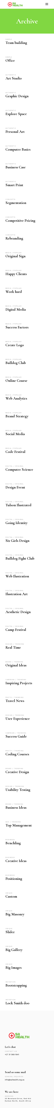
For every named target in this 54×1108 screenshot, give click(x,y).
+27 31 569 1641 (12, 1054)
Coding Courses (17, 754)
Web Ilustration (17, 576)
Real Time (13, 647)
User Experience (18, 718)
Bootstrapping (16, 985)
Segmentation (16, 202)
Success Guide (16, 736)
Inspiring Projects (19, 683)
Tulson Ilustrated (18, 505)
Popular (17, 253)
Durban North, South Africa (18, 1101)
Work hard (14, 291)
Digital (10, 466)
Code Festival (15, 451)
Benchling (13, 843)
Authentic (11, 75)
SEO (8, 822)
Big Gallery (14, 949)
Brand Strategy (17, 416)
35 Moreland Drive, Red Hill (18, 1098)
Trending (19, 644)
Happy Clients (16, 274)
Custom (11, 896)
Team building (16, 42)
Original (19, 466)
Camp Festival (16, 629)
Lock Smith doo (17, 1003)
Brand (9, 662)
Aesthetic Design (18, 612)
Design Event (15, 487)
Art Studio (14, 78)
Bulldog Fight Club (20, 558)
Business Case (16, 167)
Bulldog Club (16, 363)
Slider (10, 932)
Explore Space (16, 114)
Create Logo (15, 345)
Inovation (11, 982)
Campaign (10, 679)
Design (9, 644)
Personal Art (15, 131)
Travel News (15, 701)
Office (10, 60)
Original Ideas (16, 665)
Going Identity (17, 523)
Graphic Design (17, 96)
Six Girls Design (17, 540)
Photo (9, 697)
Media (9, 253)
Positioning (14, 878)
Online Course (16, 380)
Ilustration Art (17, 594)
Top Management (19, 825)
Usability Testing (18, 789)
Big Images (14, 967)
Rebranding (14, 238)
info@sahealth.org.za (14, 1080)
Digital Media (16, 309)
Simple (9, 39)
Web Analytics (16, 398)
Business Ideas (16, 807)
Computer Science (19, 469)
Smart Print (14, 185)
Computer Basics (18, 149)
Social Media (15, 434)
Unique (9, 893)
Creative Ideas (16, 861)
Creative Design (17, 772)
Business (10, 840)
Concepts (11, 199)
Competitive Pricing (20, 220)
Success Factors (17, 327)
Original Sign (15, 256)
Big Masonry (15, 914)
